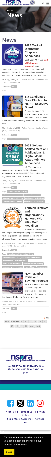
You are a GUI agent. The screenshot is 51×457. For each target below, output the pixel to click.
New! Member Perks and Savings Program (36, 277)
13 (40, 321)
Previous (15, 321)
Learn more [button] (20, 444)
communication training (12, 201)
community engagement (34, 201)
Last (38, 326)
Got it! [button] (9, 452)
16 (17, 326)
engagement (8, 260)
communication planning (18, 139)
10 (26, 321)
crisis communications (34, 198)
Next (32, 326)
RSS (47, 318)
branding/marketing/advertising (20, 254)
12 (35, 321)
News (14, 86)
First (7, 321)
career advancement (32, 195)
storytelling (29, 267)
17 (21, 326)
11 (31, 321)
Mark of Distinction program (36, 63)
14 (44, 321)
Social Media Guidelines (20, 419)
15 (12, 326)
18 (26, 326)
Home (10, 10)
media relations (21, 260)
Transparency (41, 267)
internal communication (12, 195)
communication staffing (17, 191)
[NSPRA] (18, 2)
